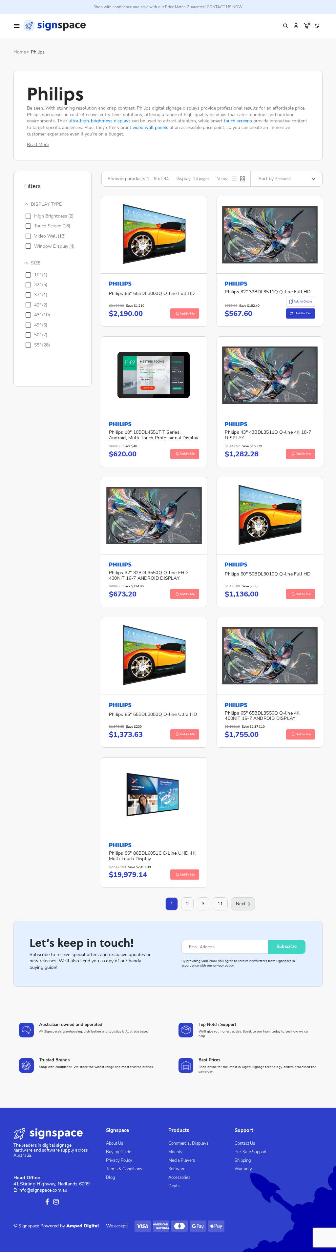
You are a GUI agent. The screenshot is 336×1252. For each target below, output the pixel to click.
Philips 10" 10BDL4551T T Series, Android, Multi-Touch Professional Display (153, 435)
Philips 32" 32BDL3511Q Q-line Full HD (267, 292)
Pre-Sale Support (250, 1152)
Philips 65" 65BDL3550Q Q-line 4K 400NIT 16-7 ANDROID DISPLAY (262, 716)
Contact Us (245, 1143)
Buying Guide (118, 1152)
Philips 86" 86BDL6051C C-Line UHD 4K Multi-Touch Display (152, 856)
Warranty (243, 1169)
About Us (114, 1143)
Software (176, 1169)
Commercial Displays (188, 1143)
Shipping (243, 1160)
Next (240, 904)
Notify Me (187, 313)
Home (19, 52)
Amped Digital (82, 1226)
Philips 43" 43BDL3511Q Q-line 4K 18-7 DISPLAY (268, 435)
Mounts (175, 1152)
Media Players (181, 1160)
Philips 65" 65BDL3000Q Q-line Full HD (152, 293)
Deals (173, 1186)
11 (220, 904)
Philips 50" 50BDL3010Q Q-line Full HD (267, 574)
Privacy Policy (119, 1160)
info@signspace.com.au (42, 1190)
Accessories (179, 1177)
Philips (38, 52)
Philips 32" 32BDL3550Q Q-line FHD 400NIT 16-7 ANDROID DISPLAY (148, 575)
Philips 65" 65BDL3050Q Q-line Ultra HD (153, 714)
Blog (110, 1177)
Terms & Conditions (124, 1169)
